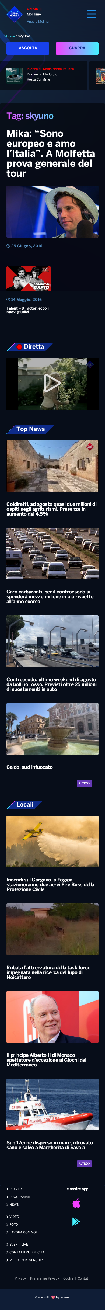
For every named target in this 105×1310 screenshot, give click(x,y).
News (14, 1204)
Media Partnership (26, 1260)
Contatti (84, 1278)
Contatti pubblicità (26, 1252)
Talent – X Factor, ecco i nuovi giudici (27, 310)
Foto (13, 1224)
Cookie (68, 1278)
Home (10, 36)
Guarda (77, 48)
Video (14, 1216)
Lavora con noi (23, 1232)
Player (15, 1189)
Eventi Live (18, 1244)
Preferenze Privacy (44, 1278)
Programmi (19, 1197)
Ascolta (28, 48)
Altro (83, 783)
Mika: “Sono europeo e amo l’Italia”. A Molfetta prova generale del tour (50, 154)
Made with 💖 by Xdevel (52, 1297)
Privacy (20, 1278)
